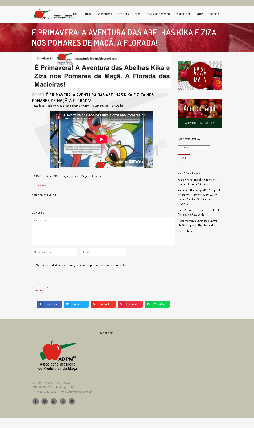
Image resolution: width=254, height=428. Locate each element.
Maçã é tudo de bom (67, 105)
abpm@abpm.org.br (79, 392)
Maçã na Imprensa (92, 176)
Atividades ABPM (50, 176)
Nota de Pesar (185, 231)
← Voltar (40, 185)
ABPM (86, 105)
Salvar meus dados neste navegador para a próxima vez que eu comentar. (81, 265)
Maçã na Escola (71, 176)
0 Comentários (100, 105)
